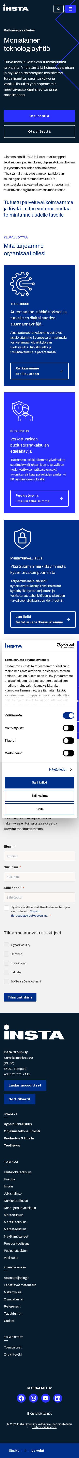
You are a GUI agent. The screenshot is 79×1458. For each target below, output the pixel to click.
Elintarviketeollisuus (18, 1172)
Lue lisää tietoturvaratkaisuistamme (39, 619)
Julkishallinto (13, 1193)
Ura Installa (40, 116)
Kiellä (40, 809)
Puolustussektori (16, 1250)
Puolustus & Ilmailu (19, 1138)
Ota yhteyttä (39, 131)
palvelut (37, 1450)
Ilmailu (8, 1186)
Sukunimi (11, 867)
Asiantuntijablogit (16, 1278)
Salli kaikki (39, 782)
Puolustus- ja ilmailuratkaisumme (33, 498)
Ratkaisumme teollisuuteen (27, 371)
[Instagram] (33, 1398)
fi (25, 1450)
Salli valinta (39, 795)
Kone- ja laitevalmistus (20, 1208)
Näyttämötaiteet (16, 1236)
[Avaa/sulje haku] (58, 9)
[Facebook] (21, 1398)
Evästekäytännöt (39, 1413)
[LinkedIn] (57, 1398)
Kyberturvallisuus (18, 1124)
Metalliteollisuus (15, 1222)
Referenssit (12, 1306)
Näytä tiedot (57, 769)
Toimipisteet (13, 1347)
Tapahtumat (12, 1313)
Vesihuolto (11, 1257)
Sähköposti (12, 888)
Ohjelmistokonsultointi (22, 1131)
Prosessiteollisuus (16, 1243)
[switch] (68, 728)
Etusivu (14, 1450)
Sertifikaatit (19, 1099)
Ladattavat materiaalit (20, 1285)
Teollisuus (12, 1145)
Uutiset (9, 1321)
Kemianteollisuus (16, 1200)
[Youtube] (45, 1398)
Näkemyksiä (12, 1292)
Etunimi (9, 846)
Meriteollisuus (13, 1215)
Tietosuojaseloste (44, 1427)
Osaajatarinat (13, 1299)
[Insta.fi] (16, 9)
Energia (9, 1179)
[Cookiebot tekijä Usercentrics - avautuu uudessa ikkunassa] (56, 645)
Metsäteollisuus (15, 1229)
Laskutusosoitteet (25, 1085)
